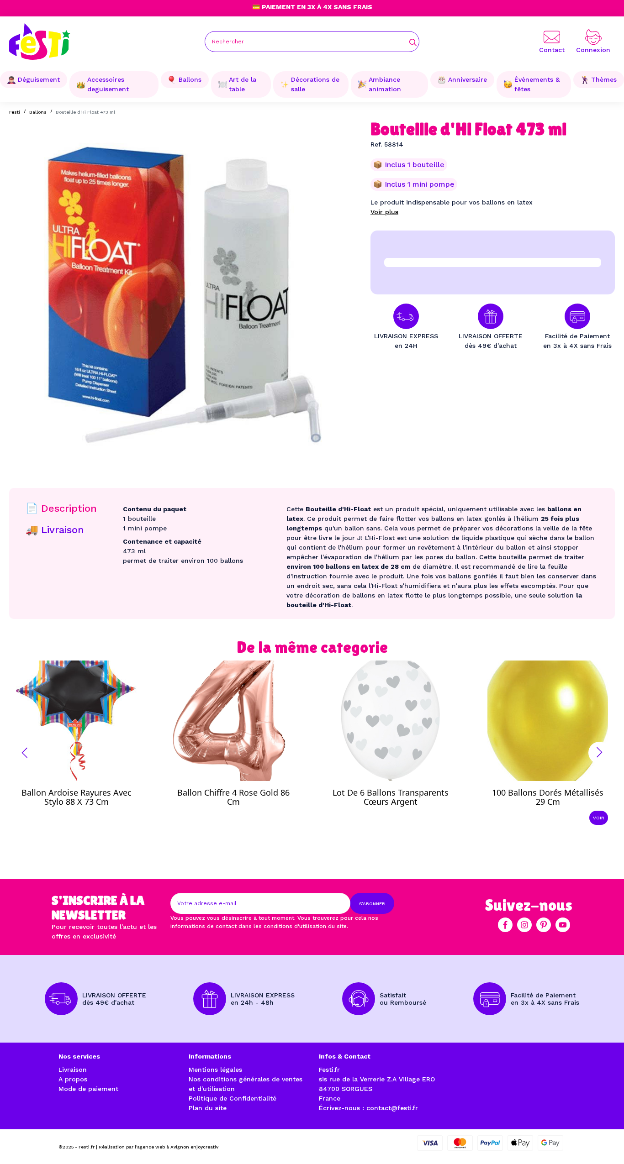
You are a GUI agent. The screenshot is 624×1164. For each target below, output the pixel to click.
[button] (25, 753)
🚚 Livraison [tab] (55, 529)
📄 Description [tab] (61, 508)
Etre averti (85, 794)
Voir (598, 817)
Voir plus (384, 211)
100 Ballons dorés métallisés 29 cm (547, 797)
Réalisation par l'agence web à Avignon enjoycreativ (158, 1146)
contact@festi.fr (392, 1108)
